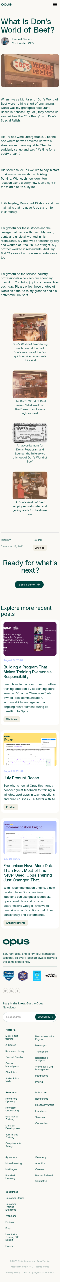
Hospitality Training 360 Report (13, 1237)
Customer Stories (15, 1198)
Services (40, 1117)
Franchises (41, 1111)
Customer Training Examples (11, 1207)
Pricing (39, 1081)
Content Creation (15, 1057)
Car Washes (41, 1123)
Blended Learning (11, 1177)
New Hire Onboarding (12, 1109)
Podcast (10, 1222)
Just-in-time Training (12, 1136)
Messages (41, 1045)
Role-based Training (12, 1118)
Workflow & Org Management (44, 1068)
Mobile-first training (12, 1037)
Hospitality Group (45, 1104)
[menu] (55, 5)
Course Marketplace (12, 1065)
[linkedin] (11, 990)
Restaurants (41, 1098)
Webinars (11, 1215)
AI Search (11, 1044)
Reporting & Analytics (42, 1059)
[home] (6, 4)
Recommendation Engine (45, 1038)
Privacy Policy (13, 1272)
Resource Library (15, 1051)
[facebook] (17, 990)
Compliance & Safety (13, 1145)
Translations (41, 1051)
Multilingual (12, 1169)
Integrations (41, 1075)
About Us (40, 1163)
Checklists (11, 1072)
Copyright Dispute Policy (41, 1272)
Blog (8, 1228)
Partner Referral (44, 1175)
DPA (25, 1272)
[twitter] (5, 990)
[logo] (16, 941)
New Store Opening (12, 1100)
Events (9, 1246)
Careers (39, 1169)
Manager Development (13, 1127)
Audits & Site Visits (13, 1080)
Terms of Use (42, 1266)
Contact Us (41, 1181)
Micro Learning (14, 1163)
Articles (39, 547)
